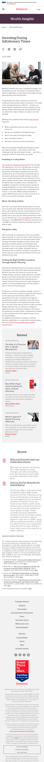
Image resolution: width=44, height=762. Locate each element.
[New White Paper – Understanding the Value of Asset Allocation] (33, 384)
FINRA (16, 738)
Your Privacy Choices (22, 620)
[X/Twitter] (24, 654)
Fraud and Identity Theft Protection (22, 613)
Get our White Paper (12, 403)
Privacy (22, 616)
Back (25, 564)
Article (4, 27)
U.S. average (25, 218)
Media (22, 645)
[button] (20, 49)
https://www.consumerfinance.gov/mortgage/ (22, 731)
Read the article (11, 371)
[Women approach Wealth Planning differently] (33, 417)
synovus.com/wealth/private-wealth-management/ (18, 323)
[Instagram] (19, 654)
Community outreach (22, 648)
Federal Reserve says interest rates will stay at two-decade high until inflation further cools (22, 581)
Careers (22, 641)
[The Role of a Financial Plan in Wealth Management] (33, 344)
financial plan (34, 119)
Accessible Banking (22, 627)
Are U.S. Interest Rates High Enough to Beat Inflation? (22, 561)
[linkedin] (28, 654)
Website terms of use (22, 624)
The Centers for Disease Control (13, 165)
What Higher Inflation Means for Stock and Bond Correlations (21, 574)
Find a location (22, 609)
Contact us (22, 605)
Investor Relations (22, 637)
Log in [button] (39, 9)
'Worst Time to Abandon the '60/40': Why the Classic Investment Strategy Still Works (22, 567)
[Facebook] (15, 654)
